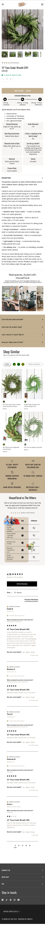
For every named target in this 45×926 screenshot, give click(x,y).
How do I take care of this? (12, 342)
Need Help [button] (5, 877)
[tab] (31, 600)
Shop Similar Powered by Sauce (10, 357)
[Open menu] (5, 4)
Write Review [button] (22, 584)
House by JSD (8, 919)
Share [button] (33, 652)
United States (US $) (10, 911)
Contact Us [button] (6, 870)
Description (6, 178)
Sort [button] (9, 592)
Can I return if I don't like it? (13, 335)
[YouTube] (18, 900)
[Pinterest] (11, 900)
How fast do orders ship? (12, 327)
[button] (22, 63)
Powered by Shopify (25, 919)
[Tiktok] (7, 900)
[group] (22, 574)
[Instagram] (14, 900)
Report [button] (28, 652)
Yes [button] (23, 652)
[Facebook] (3, 900)
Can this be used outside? (12, 319)
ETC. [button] (3, 884)
